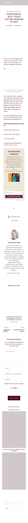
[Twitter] (11, 212)
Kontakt (8, 496)
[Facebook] (8, 212)
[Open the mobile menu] (24, 3)
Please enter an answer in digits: (14, 384)
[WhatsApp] (17, 212)
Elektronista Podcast (14, 11)
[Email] (14, 212)
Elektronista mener (14, 410)
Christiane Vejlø (16, 217)
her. (21, 119)
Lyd (7, 11)
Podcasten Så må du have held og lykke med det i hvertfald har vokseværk (14, 318)
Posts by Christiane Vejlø (13, 273)
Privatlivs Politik (17, 496)
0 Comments (14, 220)
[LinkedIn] (20, 212)
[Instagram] (11, 516)
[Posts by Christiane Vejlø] (8, 216)
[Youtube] (16, 516)
